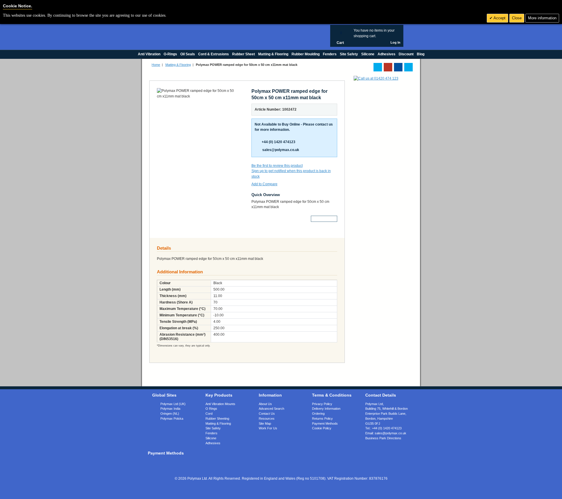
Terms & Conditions (332, 395)
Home (156, 64)
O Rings (211, 408)
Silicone (210, 438)
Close (517, 18)
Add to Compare (264, 184)
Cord (209, 413)
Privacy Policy (322, 404)
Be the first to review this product (277, 166)
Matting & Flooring (178, 64)
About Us (265, 404)
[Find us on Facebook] (398, 67)
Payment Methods (325, 423)
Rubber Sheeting (217, 418)
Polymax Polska (171, 418)
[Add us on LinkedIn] (388, 67)
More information (542, 18)
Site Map (265, 423)
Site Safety (213, 428)
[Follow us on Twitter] (377, 67)
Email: (385, 433)
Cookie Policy (321, 428)
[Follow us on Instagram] (408, 67)
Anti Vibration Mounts (220, 404)
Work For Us (268, 428)
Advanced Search (271, 408)
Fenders (211, 433)
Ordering (318, 413)
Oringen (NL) (169, 413)
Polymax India (170, 408)
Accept (499, 18)
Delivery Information (326, 408)
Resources (267, 418)
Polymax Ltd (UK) (173, 404)
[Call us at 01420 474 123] (376, 78)
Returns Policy (322, 418)
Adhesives (212, 443)
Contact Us (267, 413)
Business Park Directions (383, 438)
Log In (395, 42)
